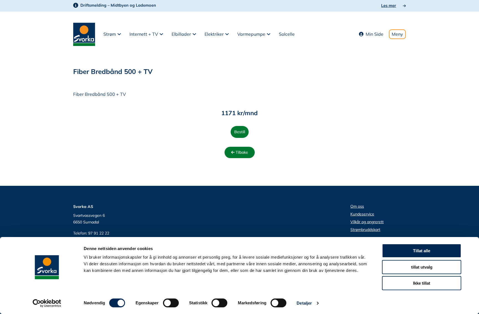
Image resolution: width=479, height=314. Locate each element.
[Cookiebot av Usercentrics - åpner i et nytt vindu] (47, 303)
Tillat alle (421, 250)
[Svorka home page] (84, 34)
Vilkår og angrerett (367, 221)
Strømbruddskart (365, 229)
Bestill (239, 131)
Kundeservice (362, 214)
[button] (112, 34)
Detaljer (304, 303)
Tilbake (241, 152)
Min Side (374, 34)
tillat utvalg (421, 267)
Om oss (357, 206)
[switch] (171, 302)
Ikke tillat (421, 283)
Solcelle (287, 34)
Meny (397, 34)
